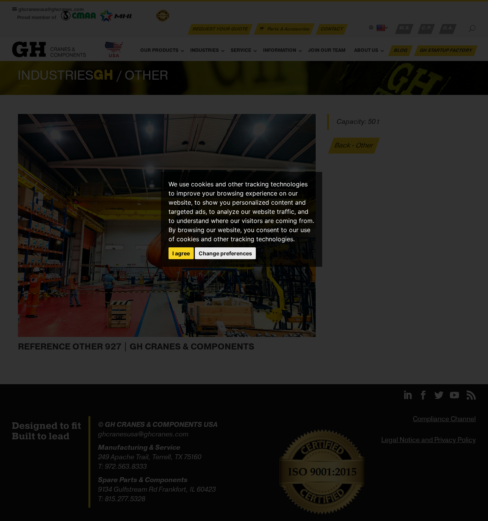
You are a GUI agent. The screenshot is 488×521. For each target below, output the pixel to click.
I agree (181, 253)
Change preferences (225, 253)
